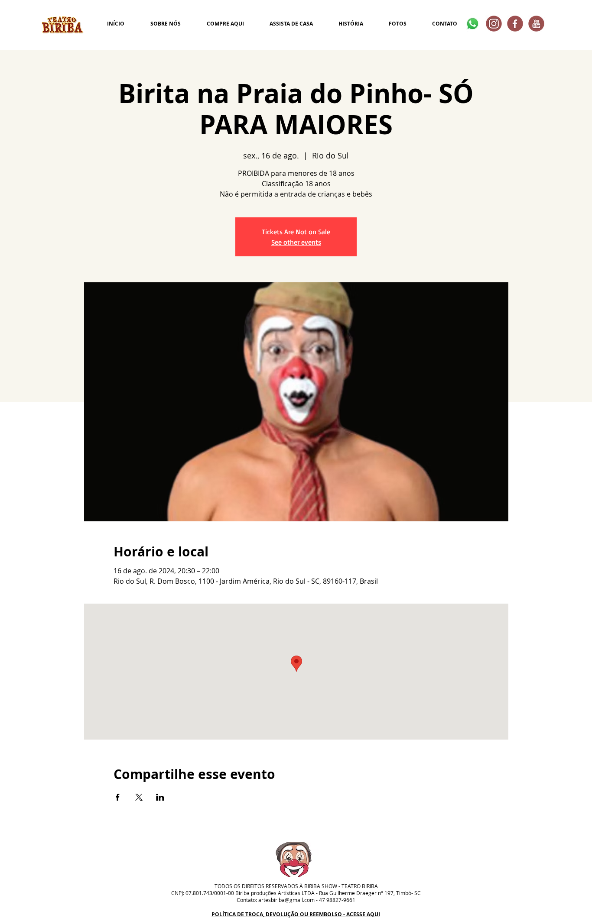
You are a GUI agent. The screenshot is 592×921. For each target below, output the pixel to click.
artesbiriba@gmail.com (286, 899)
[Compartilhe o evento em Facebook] (118, 797)
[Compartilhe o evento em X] (139, 797)
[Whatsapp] (472, 23)
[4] (493, 23)
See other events (296, 242)
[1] (536, 23)
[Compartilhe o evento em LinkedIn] (160, 797)
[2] (515, 23)
